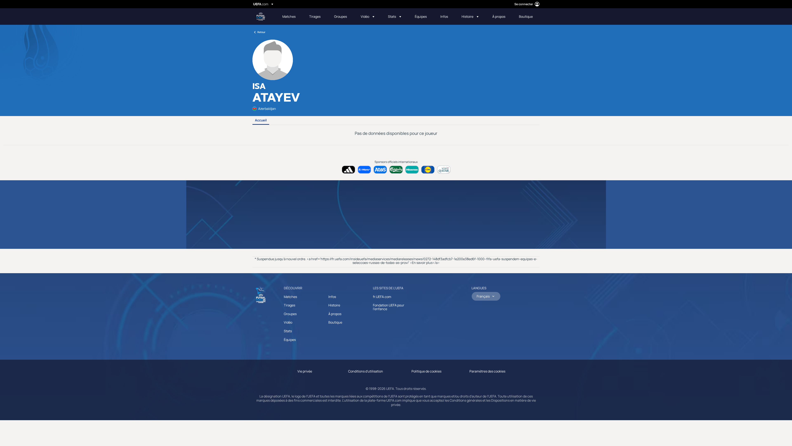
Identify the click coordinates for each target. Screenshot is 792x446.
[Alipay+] (364, 170)
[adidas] (348, 170)
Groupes (290, 314)
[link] (289, 16)
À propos (334, 314)
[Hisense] (412, 170)
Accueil (261, 120)
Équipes (290, 339)
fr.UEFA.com (382, 296)
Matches (290, 296)
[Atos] (380, 170)
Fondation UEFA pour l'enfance (388, 307)
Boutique (335, 322)
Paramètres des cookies (487, 371)
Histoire (334, 305)
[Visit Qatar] (443, 170)
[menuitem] (291, 16)
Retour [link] (261, 32)
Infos (332, 296)
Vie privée (304, 371)
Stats (288, 331)
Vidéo (288, 322)
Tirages (289, 305)
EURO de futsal (261, 16)
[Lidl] (428, 170)
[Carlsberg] (396, 170)
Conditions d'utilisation (365, 371)
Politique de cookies (426, 371)
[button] (367, 16)
